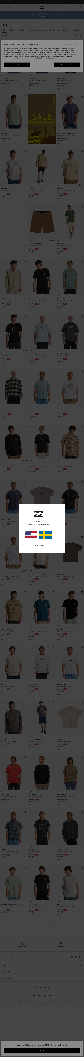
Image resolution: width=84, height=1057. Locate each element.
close (63, 507)
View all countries (38, 545)
